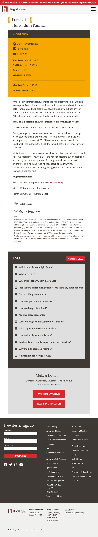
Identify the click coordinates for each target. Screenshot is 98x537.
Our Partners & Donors (80, 439)
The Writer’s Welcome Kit (56, 439)
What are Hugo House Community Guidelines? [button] (42, 321)
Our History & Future (80, 450)
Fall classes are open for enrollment (37, 2)
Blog (74, 455)
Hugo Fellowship (53, 492)
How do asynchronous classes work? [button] (36, 301)
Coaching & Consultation (56, 435)
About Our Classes (53, 431)
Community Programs (54, 476)
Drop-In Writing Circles (55, 480)
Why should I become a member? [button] (35, 348)
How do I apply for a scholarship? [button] (35, 335)
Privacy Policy (28, 530)
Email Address (9, 445)
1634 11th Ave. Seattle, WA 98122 (35, 513)
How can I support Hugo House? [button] (35, 355)
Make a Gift (76, 427)
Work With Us (77, 463)
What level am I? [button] (27, 274)
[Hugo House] (17, 511)
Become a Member (79, 431)
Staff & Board (77, 459)
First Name (7, 430)
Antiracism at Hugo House (82, 472)
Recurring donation (49, 403)
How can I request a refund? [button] (33, 308)
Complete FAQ (75, 258)
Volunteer (75, 435)
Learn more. (56, 182)
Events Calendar (52, 463)
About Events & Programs (56, 459)
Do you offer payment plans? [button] (33, 294)
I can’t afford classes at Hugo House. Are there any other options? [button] (51, 287)
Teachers (49, 448)
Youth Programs (52, 472)
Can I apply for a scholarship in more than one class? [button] (45, 342)
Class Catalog (51, 427)
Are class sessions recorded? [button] (32, 314)
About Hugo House (79, 446)
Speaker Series (51, 467)
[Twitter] (10, 464)
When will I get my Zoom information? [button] (38, 280)
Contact (75, 480)
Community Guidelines (55, 452)
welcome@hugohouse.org (74, 512)
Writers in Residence (54, 496)
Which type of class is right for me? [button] (36, 267)
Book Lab (50, 444)
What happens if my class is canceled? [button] (37, 328)
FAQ (73, 467)
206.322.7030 (69, 510)
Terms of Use (38, 530)
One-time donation (49, 393)
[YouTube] (21, 464)
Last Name (7, 438)
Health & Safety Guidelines (82, 476)
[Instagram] (15, 464)
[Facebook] (5, 464)
